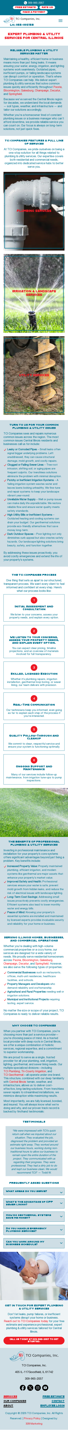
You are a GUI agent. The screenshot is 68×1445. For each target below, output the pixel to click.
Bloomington (11, 90)
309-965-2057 (36, 2)
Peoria (57, 86)
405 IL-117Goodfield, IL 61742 (34, 1371)
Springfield (15, 93)
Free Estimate (25, 7)
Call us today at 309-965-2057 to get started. (34, 1340)
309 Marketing (34, 1423)
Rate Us (47, 7)
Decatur (55, 90)
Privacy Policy (32, 1418)
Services (10, 1396)
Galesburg (27, 90)
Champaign (42, 90)
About (8, 1405)
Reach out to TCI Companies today (26, 1321)
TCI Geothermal (13, 1074)
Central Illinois (17, 1081)
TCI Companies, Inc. (34, 1365)
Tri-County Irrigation (33, 1071)
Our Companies (14, 1401)
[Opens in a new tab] (21, 20)
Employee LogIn (52, 1405)
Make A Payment (34, 12)
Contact (58, 1401)
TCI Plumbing (11, 1071)
